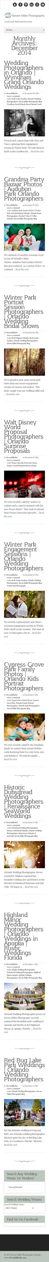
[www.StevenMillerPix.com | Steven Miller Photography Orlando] (24, 362)
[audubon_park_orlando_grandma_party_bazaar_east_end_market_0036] (24, 237)
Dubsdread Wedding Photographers (25, 828)
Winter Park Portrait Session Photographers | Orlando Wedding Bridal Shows (23, 311)
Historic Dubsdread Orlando (17, 831)
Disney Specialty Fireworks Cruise (24, 463)
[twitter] (15, 4)
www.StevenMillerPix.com (15, 1258)
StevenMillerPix (12, 94)
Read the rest (37, 151)
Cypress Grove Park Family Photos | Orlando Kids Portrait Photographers (24, 676)
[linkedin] (31, 4)
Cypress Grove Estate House (22, 700)
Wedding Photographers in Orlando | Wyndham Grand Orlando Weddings (24, 74)
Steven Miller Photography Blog (30, 102)
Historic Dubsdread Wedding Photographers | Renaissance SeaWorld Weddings (23, 801)
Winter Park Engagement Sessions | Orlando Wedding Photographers (23, 556)
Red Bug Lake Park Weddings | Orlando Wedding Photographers (24, 1069)
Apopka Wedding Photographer (23, 970)
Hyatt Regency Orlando (20, 338)
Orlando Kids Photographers (29, 706)
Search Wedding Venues (14, 1204)
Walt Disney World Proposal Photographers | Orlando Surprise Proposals (23, 436)
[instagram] (43, 4)
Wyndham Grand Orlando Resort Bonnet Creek (24, 104)
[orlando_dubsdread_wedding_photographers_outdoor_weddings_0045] (24, 854)
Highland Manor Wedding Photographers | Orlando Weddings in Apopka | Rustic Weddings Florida (23, 936)
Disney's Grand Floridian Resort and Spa (21, 466)
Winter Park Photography (16, 586)
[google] (37, 4)
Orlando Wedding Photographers (26, 341)
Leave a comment (13, 96)
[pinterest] (26, 4)
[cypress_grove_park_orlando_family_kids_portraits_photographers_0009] (24, 727)
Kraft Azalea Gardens (19, 99)
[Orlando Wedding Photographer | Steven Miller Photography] (24, 16)
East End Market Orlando (20, 213)
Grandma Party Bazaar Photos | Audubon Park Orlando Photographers (24, 188)
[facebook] (20, 4)
